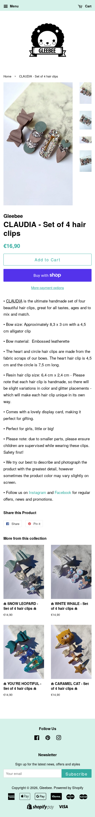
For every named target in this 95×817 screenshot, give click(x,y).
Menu (14, 6)
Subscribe (76, 774)
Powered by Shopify (68, 787)
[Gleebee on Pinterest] (47, 738)
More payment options (47, 287)
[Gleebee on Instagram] (58, 738)
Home (7, 76)
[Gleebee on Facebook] (36, 738)
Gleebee (45, 787)
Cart (88, 6)
